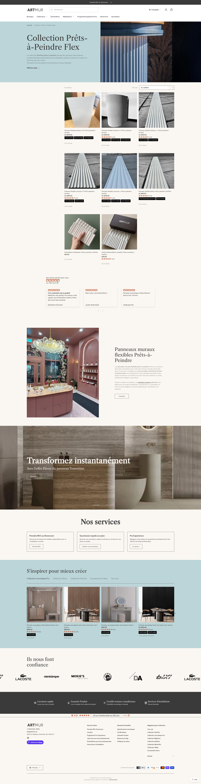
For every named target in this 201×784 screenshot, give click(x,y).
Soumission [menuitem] (115, 17)
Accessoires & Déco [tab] (99, 578)
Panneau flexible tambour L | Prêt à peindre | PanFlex (154, 131)
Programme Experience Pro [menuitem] (87, 17)
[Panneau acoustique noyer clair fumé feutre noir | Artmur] (82, 604)
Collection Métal (152, 747)
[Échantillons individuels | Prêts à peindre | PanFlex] (82, 232)
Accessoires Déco (153, 750)
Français (154, 10)
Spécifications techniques (126, 729)
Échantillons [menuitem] (55, 17)
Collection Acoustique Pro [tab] (38, 578)
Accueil (29, 25)
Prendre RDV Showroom (95, 729)
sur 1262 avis (51, 283)
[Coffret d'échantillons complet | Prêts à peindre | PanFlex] (119, 232)
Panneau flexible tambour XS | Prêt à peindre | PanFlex (79, 131)
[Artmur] (35, 725)
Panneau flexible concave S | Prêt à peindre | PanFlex (79, 192)
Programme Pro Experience (96, 735)
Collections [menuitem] (41, 17)
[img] (101, 280)
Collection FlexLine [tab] (79, 578)
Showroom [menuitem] (104, 17)
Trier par (135, 88)
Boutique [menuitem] (30, 17)
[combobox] (74, 9)
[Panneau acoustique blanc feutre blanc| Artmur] (119, 604)
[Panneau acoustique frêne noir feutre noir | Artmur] (156, 604)
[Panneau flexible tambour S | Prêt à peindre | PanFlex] (119, 110)
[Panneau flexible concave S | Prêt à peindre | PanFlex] (82, 171)
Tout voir (150, 729)
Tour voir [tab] (115, 578)
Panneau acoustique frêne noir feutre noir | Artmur (156, 625)
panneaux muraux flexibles (61, 63)
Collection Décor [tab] (60, 578)
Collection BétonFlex (154, 744)
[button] (106, 137)
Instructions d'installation (95, 744)
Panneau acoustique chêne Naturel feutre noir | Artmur (43, 626)
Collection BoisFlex (153, 741)
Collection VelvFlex (153, 732)
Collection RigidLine (153, 738)
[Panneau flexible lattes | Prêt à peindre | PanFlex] (156, 171)
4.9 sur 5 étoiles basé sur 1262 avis (106, 715)
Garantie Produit (122, 735)
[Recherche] (51, 9)
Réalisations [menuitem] (67, 17)
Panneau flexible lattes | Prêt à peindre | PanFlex (155, 191)
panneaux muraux (144, 382)
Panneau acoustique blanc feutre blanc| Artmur (117, 625)
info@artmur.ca (32, 732)
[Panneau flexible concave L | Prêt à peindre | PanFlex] (119, 171)
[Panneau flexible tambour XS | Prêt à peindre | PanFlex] (82, 110)
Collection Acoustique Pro (156, 735)
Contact (90, 732)
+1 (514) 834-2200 (33, 729)
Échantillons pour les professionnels (99, 741)
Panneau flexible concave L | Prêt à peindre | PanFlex (117, 192)
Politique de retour (123, 741)
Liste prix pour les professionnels (98, 738)
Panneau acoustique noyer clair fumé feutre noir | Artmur (80, 626)
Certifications (121, 732)
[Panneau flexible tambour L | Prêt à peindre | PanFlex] (156, 110)
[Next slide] (175, 613)
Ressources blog (122, 738)
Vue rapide (82, 123)
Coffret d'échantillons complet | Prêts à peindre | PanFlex (118, 253)
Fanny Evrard (113, 780)
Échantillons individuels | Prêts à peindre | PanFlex (81, 252)
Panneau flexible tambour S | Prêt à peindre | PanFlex (117, 131)
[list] (100, 677)
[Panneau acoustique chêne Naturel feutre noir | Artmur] (44, 604)
